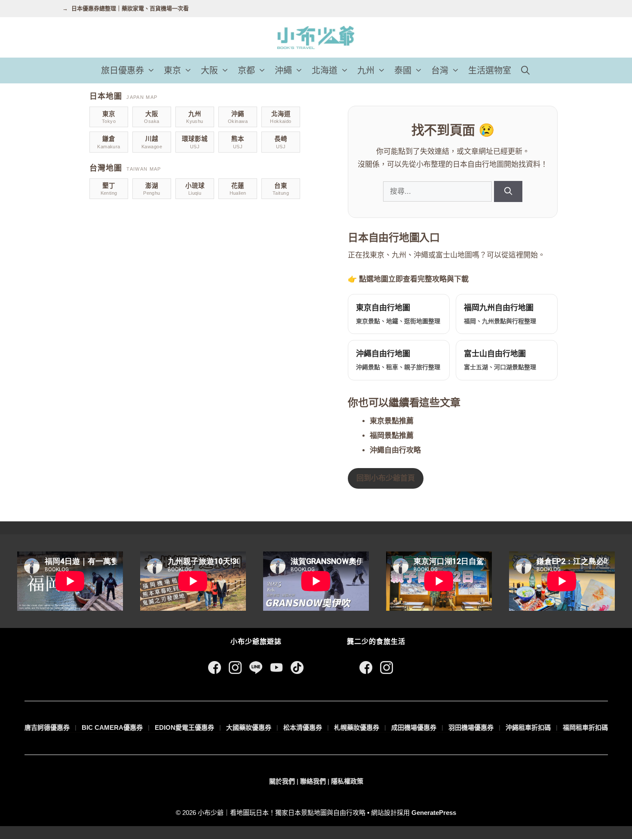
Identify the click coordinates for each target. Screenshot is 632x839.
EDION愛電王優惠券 (184, 727)
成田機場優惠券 (413, 727)
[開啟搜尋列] (525, 70)
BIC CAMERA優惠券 (112, 727)
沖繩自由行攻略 (395, 450)
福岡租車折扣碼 (585, 727)
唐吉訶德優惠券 (47, 727)
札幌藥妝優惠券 (356, 727)
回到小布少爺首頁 (385, 478)
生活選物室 (489, 70)
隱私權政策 (347, 781)
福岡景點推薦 (392, 436)
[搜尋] (508, 191)
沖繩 (283, 70)
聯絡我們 (313, 781)
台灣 (439, 70)
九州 (365, 70)
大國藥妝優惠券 (248, 727)
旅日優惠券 (122, 70)
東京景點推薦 (392, 421)
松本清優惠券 (302, 727)
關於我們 (282, 781)
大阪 (209, 70)
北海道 (324, 70)
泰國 (402, 70)
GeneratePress (433, 812)
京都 (246, 70)
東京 (172, 70)
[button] (152, 70)
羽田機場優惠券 (471, 727)
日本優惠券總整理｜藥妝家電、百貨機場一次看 (130, 8)
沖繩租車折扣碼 (528, 727)
